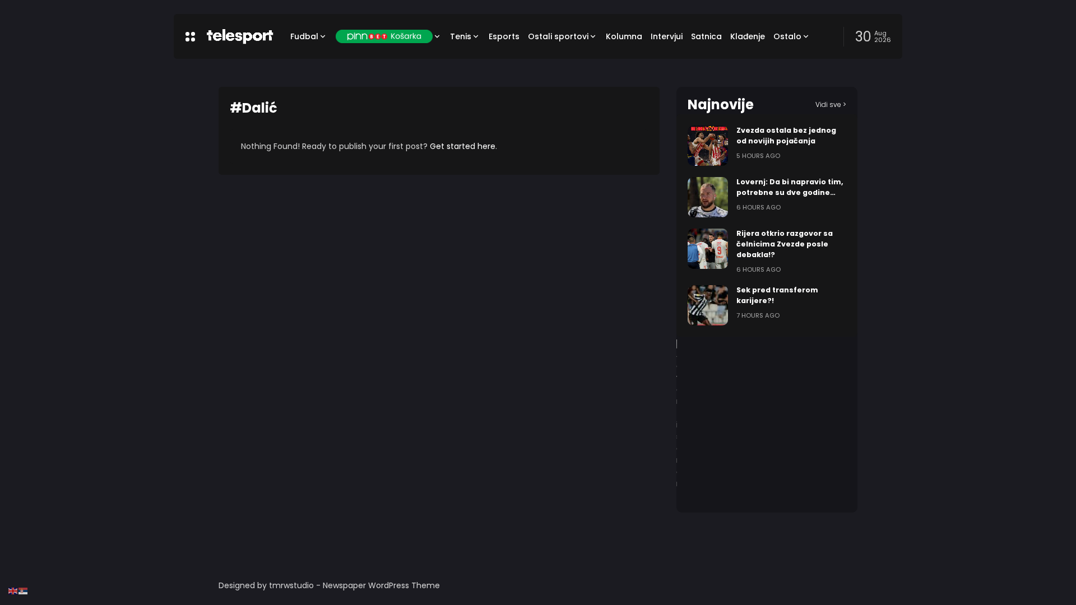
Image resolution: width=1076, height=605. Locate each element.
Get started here (462, 146)
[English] (13, 590)
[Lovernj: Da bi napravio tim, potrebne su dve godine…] (708, 197)
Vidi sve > (830, 104)
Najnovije (721, 104)
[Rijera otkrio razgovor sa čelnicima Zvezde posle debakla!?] (708, 249)
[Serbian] (23, 590)
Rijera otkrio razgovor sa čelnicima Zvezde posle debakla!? (784, 244)
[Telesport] (239, 36)
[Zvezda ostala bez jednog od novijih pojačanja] (708, 145)
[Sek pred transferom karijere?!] (708, 305)
